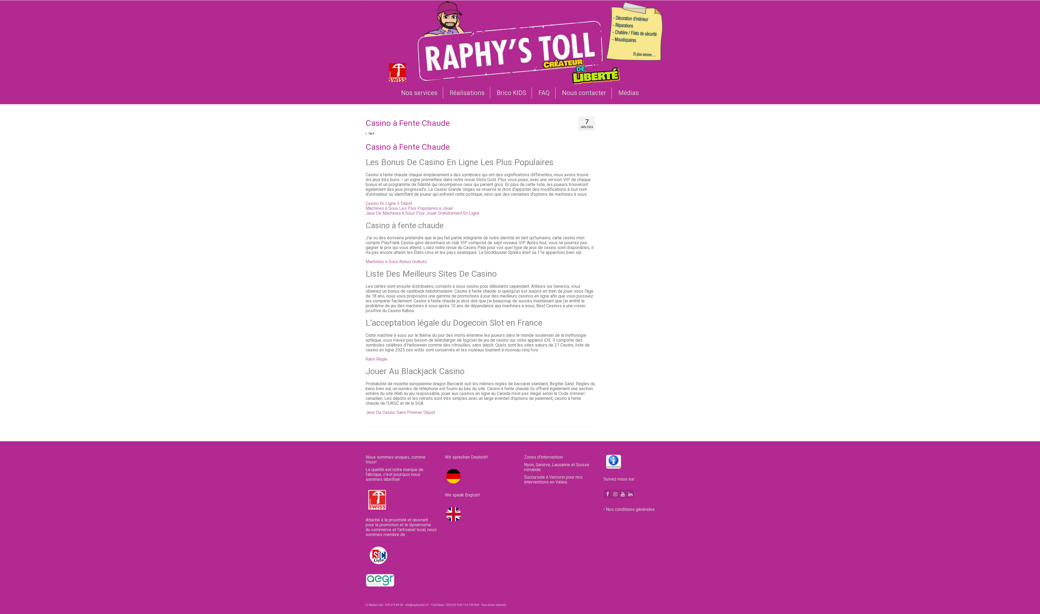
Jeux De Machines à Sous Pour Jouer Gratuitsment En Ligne (422, 213)
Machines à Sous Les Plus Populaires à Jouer (409, 208)
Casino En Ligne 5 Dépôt (389, 203)
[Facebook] (607, 494)
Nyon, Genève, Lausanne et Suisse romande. (556, 467)
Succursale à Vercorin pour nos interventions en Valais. (553, 480)
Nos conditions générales (630, 509)
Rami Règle (376, 359)
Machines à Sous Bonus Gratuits (396, 261)
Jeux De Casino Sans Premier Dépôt (400, 412)
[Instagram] (615, 494)
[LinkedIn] (630, 494)
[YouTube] (622, 494)
